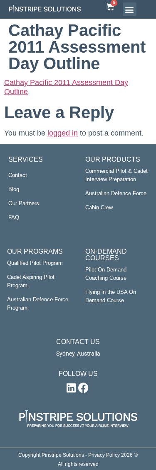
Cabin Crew (99, 207)
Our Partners (23, 203)
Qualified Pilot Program (35, 263)
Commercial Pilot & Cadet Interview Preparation (116, 175)
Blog (13, 189)
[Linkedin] (71, 387)
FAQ (13, 217)
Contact (17, 175)
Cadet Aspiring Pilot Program (30, 281)
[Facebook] (83, 387)
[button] (129, 9)
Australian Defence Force (115, 193)
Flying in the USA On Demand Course (110, 296)
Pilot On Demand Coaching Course (105, 273)
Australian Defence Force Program (37, 303)
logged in (62, 133)
